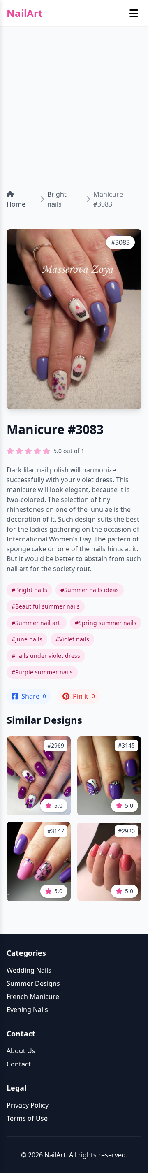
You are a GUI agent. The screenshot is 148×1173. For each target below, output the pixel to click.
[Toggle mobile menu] (133, 13)
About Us (21, 1050)
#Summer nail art (37, 623)
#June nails (27, 639)
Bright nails (57, 199)
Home (16, 204)
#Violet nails (72, 639)
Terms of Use (27, 1118)
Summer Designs (33, 983)
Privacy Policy (28, 1105)
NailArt (24, 13)
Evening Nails (27, 1009)
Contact (19, 1063)
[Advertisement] (74, 104)
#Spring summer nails (105, 623)
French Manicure (33, 996)
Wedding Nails (29, 970)
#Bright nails (29, 590)
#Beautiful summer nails (46, 606)
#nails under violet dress (46, 656)
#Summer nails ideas (89, 590)
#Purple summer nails (42, 672)
